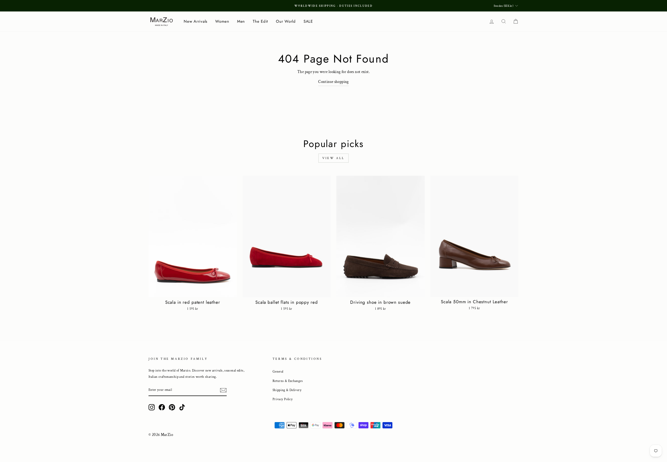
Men (241, 21)
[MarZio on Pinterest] (172, 407)
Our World (286, 21)
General (278, 371)
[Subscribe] (223, 390)
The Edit (260, 21)
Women (222, 21)
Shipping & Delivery (287, 390)
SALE (308, 21)
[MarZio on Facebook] (162, 407)
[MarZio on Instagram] (152, 407)
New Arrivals (195, 21)
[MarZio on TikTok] (182, 407)
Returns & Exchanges (288, 381)
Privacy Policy (283, 399)
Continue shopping (333, 81)
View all (333, 158)
